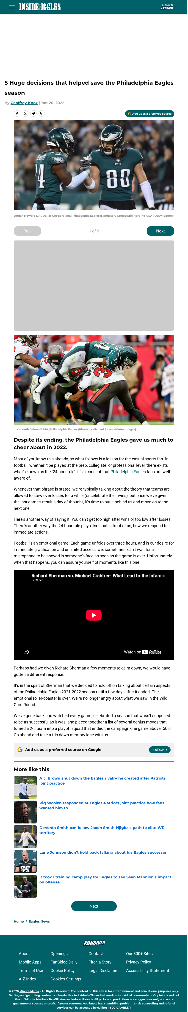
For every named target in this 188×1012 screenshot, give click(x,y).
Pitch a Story (99, 962)
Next (160, 231)
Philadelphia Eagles (128, 471)
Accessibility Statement (147, 970)
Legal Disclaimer (103, 970)
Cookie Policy (62, 970)
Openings (59, 953)
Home (19, 921)
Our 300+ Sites (139, 953)
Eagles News (39, 921)
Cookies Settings (65, 979)
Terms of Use (31, 970)
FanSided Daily (63, 962)
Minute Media (29, 991)
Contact (95, 953)
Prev (27, 231)
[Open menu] (12, 7)
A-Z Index (27, 979)
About (24, 953)
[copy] (42, 113)
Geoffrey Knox (24, 103)
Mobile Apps (30, 962)
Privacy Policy (138, 962)
